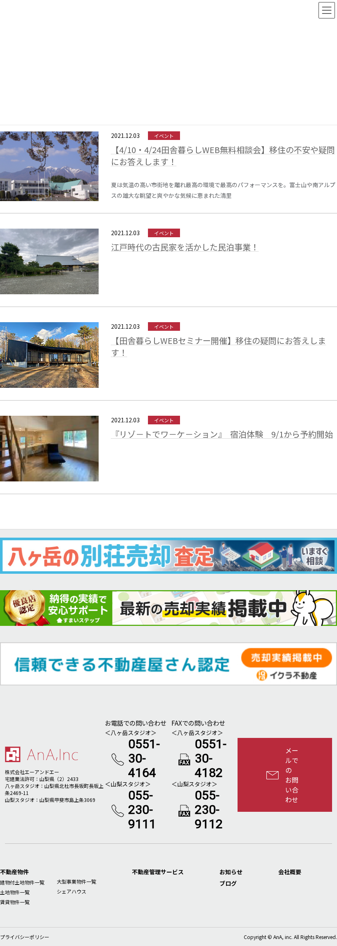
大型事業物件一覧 (76, 881)
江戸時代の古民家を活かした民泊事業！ (185, 247)
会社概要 (289, 872)
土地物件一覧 (15, 892)
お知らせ (230, 872)
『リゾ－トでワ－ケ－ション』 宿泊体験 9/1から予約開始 (222, 434)
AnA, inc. (283, 936)
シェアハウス (71, 891)
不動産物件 (14, 872)
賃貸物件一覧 (15, 901)
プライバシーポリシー (24, 936)
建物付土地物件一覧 (22, 882)
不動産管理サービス (158, 872)
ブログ (228, 883)
